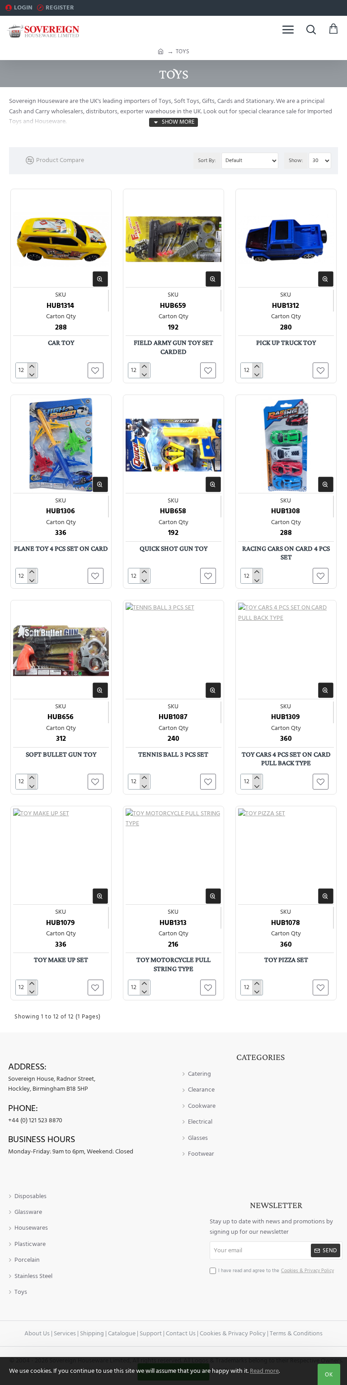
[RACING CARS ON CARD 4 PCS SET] (286, 445)
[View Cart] (333, 29)
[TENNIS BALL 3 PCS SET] (173, 650)
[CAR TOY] (61, 239)
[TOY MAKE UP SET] (61, 856)
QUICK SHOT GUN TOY (173, 548)
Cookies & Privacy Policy (233, 1333)
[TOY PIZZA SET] (286, 856)
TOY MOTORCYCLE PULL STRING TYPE (173, 964)
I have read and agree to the (276, 1270)
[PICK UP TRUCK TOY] (286, 239)
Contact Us (181, 1333)
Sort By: (207, 160)
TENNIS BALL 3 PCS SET (173, 754)
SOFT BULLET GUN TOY (61, 754)
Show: (296, 160)
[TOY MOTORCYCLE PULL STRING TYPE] (173, 856)
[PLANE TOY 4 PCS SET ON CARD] (61, 445)
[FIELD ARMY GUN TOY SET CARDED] (173, 239)
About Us (37, 1333)
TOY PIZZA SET (286, 959)
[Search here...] (311, 29)
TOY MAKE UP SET (61, 959)
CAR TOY (61, 342)
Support (151, 1333)
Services (65, 1333)
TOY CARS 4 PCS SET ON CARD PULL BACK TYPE (286, 758)
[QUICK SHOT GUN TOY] (173, 445)
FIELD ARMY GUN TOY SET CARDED (173, 347)
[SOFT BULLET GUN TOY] (61, 650)
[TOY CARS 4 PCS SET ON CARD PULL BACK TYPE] (286, 650)
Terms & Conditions (296, 1333)
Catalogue (122, 1333)
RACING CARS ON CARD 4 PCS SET (286, 552)
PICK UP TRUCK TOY (286, 342)
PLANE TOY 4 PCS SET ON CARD (61, 548)
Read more (264, 1371)
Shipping (92, 1333)
